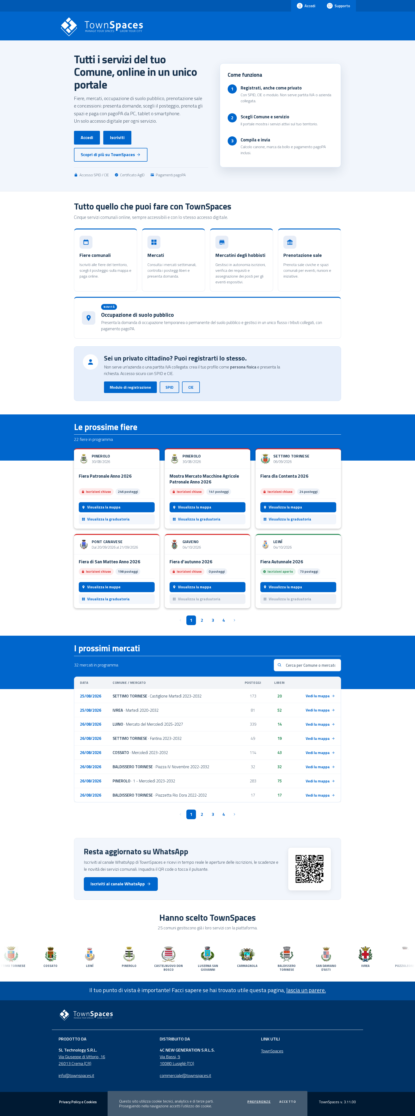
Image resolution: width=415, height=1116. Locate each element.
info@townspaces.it (76, 1075)
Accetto (287, 1101)
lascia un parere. (306, 990)
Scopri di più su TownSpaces (108, 154)
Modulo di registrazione (130, 387)
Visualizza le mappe (104, 587)
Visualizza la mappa (104, 507)
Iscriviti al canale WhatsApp (118, 884)
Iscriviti (117, 137)
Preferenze (259, 1101)
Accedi (87, 137)
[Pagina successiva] (234, 620)
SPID (169, 387)
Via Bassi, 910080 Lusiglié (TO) (177, 1060)
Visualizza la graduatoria (108, 519)
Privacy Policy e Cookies (78, 1102)
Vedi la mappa (318, 696)
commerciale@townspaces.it (185, 1075)
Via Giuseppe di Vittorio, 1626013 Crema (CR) (82, 1060)
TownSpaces (272, 1051)
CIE (191, 387)
